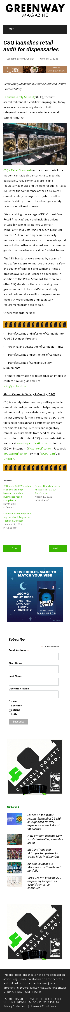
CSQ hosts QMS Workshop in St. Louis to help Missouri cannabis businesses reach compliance (17, 493)
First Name (15, 663)
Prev (14, 548)
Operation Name (19, 688)
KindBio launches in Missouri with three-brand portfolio (43, 867)
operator (16, 705)
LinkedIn (8, 459)
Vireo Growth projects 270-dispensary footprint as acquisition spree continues (44, 883)
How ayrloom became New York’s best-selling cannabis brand (45, 839)
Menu (12, 29)
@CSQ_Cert (48, 454)
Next (55, 548)
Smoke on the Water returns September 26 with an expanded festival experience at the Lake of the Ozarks (44, 822)
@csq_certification (40, 448)
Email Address (19, 650)
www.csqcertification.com (32, 443)
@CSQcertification (15, 454)
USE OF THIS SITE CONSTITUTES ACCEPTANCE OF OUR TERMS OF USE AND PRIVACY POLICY (32, 1000)
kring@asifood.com (15, 386)
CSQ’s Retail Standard (17, 170)
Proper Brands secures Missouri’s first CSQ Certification (47, 489)
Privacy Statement (15, 1006)
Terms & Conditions (43, 1006)
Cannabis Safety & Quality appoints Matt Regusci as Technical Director (17, 517)
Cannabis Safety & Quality (20, 58)
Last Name (15, 676)
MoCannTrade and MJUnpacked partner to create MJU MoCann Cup (43, 853)
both (14, 714)
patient (15, 709)
